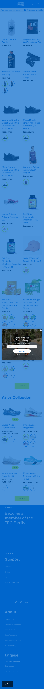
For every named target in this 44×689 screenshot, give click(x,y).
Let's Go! (22, 351)
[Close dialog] (41, 330)
